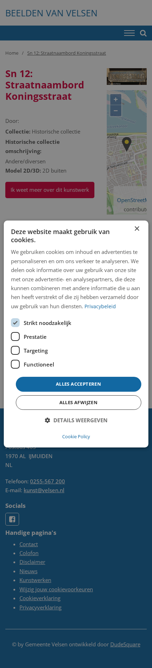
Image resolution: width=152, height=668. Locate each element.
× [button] (136, 229)
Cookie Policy (76, 436)
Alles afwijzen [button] (78, 402)
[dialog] (76, 334)
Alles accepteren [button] (78, 384)
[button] (76, 420)
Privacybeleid (100, 306)
